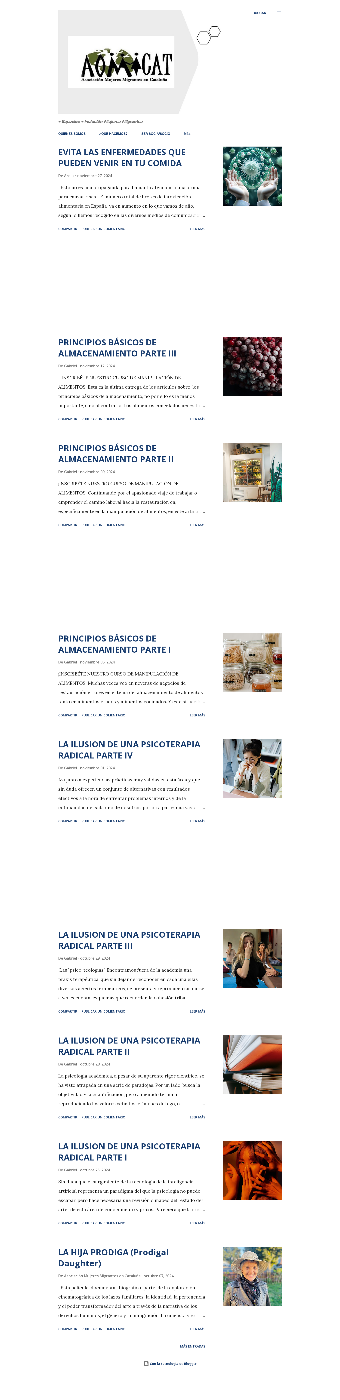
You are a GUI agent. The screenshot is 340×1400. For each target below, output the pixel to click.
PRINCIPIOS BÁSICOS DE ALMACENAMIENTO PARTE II (116, 453)
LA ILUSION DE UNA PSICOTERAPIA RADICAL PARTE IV (129, 750)
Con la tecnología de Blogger (173, 1363)
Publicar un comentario (103, 229)
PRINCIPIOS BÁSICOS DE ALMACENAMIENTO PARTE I (114, 644)
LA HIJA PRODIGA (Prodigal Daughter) (113, 1257)
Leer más (197, 229)
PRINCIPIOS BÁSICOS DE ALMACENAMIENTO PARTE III (117, 348)
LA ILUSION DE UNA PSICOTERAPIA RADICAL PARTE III (129, 940)
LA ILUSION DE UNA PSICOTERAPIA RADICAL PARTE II (129, 1046)
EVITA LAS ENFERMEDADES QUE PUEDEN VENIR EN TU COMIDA (122, 157)
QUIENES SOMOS (72, 133)
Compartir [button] (67, 229)
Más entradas (192, 1346)
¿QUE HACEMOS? (113, 133)
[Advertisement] (131, 284)
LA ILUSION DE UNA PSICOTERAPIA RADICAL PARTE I (129, 1152)
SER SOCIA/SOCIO (155, 133)
